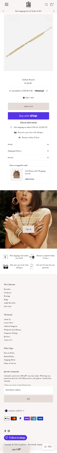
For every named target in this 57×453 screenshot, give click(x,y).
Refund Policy (9, 356)
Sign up (28, 229)
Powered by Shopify (35, 444)
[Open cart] (51, 4)
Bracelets (7, 289)
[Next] (53, 11)
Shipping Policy (9, 360)
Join (28, 399)
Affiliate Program (10, 326)
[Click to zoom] (48, 18)
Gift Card (7, 306)
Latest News (8, 323)
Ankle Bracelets (9, 303)
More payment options (28, 122)
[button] (16, 449)
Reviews (7, 336)
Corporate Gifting (10, 333)
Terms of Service (10, 363)
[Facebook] (5, 431)
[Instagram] (9, 431)
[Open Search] (46, 4)
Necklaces (7, 293)
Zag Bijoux (22, 444)
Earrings (7, 296)
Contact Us (8, 340)
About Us (7, 319)
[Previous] (3, 11)
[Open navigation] (6, 4)
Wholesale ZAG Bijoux (12, 330)
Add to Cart (28, 106)
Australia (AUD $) (15, 411)
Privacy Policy (9, 353)
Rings (6, 299)
